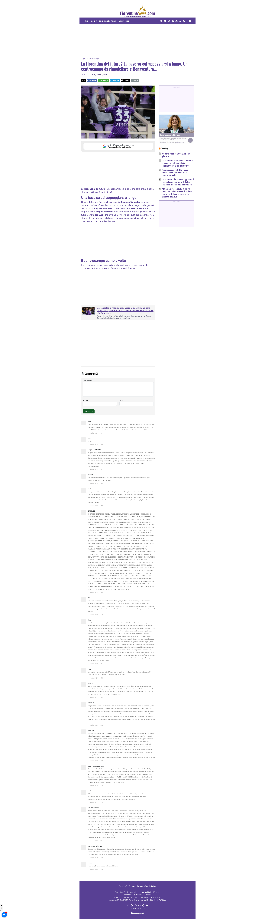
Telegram (115, 80)
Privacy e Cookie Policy (146, 886)
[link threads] (184, 20)
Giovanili (114, 21)
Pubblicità (123, 886)
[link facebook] (165, 20)
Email (136, 80)
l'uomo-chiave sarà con (120, 202)
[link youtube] (173, 20)
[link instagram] (169, 20)
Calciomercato (104, 21)
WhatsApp (104, 80)
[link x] (161, 20)
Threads (126, 80)
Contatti (132, 886)
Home (87, 21)
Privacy (1, 908)
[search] (190, 20)
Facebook (92, 80)
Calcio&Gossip (124, 21)
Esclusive (94, 21)
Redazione (86, 75)
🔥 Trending (163, 148)
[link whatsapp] (180, 20)
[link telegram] (176, 20)
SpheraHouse (141, 909)
